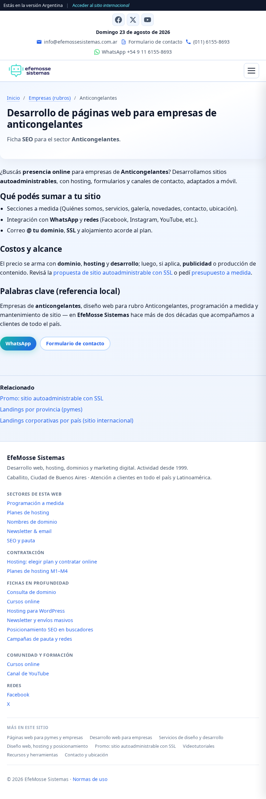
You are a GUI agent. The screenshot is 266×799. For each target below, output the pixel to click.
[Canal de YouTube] (147, 20)
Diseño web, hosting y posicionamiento (47, 746)
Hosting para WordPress (36, 610)
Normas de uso (90, 779)
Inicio (13, 98)
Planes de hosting (28, 512)
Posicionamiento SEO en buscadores (50, 629)
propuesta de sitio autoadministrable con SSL (112, 272)
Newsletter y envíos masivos (40, 620)
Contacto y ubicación (86, 755)
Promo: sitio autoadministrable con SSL (51, 398)
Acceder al (100, 5)
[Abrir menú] (251, 70)
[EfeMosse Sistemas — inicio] (29, 70)
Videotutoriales (198, 746)
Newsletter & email (29, 531)
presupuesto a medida (221, 272)
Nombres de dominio (32, 521)
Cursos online (23, 601)
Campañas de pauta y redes (39, 639)
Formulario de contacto (75, 343)
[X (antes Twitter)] (133, 20)
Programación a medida (35, 503)
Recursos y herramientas (32, 755)
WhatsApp (18, 343)
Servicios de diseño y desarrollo (191, 737)
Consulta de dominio (31, 592)
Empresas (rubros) (50, 98)
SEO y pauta (21, 540)
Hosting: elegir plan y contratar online (52, 561)
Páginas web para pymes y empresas (45, 737)
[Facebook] (118, 20)
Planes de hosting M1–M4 (37, 571)
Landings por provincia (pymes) (41, 409)
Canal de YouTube (28, 673)
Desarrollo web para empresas (121, 737)
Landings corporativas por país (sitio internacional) (66, 420)
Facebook (18, 694)
